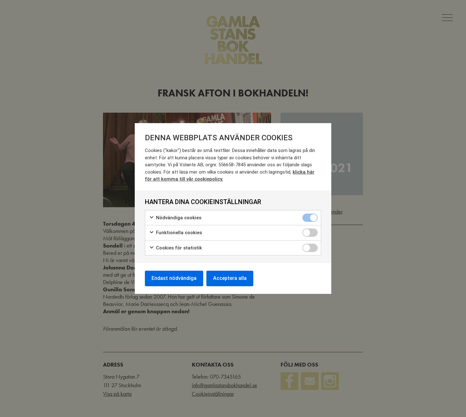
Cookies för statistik (178, 248)
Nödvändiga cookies (178, 218)
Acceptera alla (230, 278)
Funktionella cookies (178, 232)
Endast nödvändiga (174, 278)
